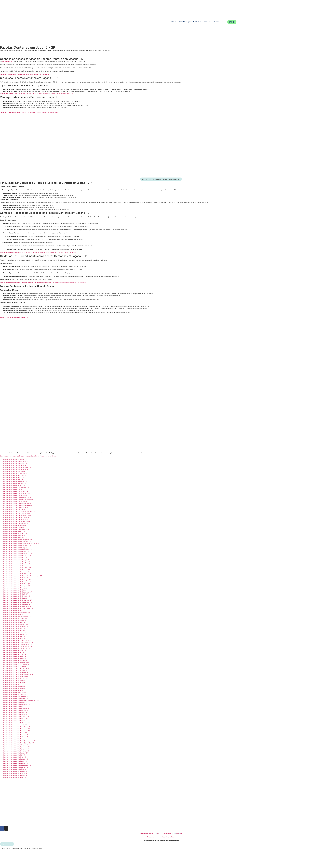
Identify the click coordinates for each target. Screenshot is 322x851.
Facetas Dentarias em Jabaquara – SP (15, 537)
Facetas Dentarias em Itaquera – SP (14, 535)
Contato (216, 21)
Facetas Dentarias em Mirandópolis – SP (16, 626)
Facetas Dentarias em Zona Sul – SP (14, 777)
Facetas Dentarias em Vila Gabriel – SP (15, 713)
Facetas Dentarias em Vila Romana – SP (16, 759)
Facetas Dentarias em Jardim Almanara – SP (17, 542)
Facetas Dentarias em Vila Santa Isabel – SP (17, 765)
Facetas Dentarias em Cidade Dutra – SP (16, 517)
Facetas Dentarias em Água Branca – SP (16, 461)
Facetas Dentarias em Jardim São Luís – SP (17, 604)
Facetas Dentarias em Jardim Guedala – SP (17, 568)
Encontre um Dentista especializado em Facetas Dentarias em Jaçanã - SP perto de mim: (28, 456)
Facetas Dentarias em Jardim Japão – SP (16, 572)
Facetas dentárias (153, 837)
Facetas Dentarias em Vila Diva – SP (14, 707)
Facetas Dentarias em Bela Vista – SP (15, 475)
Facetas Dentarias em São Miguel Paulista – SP (18, 674)
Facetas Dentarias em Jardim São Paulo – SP (17, 606)
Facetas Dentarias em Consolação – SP (15, 523)
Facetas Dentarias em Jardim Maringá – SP (17, 580)
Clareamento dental (146, 833)
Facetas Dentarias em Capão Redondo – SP (17, 497)
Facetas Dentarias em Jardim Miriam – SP (16, 584)
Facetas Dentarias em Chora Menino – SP (16, 513)
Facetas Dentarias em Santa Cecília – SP (16, 664)
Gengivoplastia (178, 833)
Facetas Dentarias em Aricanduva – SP (15, 471)
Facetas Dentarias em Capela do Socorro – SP (18, 499)
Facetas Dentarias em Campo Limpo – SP (16, 493)
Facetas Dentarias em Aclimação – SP (15, 459)
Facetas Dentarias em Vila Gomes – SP (15, 715)
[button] (161, 179)
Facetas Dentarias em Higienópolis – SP (16, 529)
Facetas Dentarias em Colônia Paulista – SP (17, 521)
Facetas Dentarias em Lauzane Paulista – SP (17, 616)
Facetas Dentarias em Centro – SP (14, 509)
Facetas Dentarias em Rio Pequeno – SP (16, 662)
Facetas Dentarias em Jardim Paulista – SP (16, 590)
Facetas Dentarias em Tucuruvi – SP (14, 692)
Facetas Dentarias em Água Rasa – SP (15, 463)
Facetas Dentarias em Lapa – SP (13, 614)
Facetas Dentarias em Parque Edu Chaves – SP (18, 642)
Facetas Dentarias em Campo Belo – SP (16, 491)
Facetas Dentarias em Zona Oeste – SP (15, 775)
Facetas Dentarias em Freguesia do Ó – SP (16, 525)
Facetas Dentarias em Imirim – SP (14, 531)
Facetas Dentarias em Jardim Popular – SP (16, 598)
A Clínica (173, 21)
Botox (157, 833)
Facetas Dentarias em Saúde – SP (14, 682)
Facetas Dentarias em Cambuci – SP (14, 489)
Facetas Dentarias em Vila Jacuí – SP (15, 725)
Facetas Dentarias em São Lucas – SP (15, 670)
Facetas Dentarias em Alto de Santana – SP (17, 469)
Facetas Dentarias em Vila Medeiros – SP (16, 739)
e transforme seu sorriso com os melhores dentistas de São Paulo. (43, 282)
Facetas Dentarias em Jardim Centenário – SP (17, 554)
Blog (223, 21)
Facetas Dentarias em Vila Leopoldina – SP (17, 727)
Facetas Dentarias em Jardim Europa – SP (16, 560)
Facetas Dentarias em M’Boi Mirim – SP (15, 624)
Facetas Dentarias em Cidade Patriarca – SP (17, 519)
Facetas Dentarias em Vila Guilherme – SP (16, 723)
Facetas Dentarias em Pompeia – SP (14, 658)
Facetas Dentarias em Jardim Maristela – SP (17, 582)
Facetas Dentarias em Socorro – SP (14, 686)
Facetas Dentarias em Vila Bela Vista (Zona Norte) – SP (20, 700)
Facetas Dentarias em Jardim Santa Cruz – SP (18, 602)
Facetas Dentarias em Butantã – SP (14, 485)
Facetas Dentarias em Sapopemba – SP (15, 680)
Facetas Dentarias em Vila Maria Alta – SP (16, 731)
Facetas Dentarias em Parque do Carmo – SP (17, 640)
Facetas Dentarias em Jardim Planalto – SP (17, 596)
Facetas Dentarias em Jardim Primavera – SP (17, 600)
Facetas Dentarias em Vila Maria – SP (15, 733)
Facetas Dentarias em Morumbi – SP (14, 632)
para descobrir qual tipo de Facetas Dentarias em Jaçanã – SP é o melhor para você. (36, 93)
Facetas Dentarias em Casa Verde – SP (15, 507)
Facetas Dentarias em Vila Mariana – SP (16, 735)
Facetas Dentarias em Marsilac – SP (14, 622)
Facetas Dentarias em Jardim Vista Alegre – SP (18, 608)
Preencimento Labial (168, 837)
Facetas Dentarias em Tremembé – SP (15, 690)
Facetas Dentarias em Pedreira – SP (14, 650)
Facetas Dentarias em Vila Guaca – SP (15, 719)
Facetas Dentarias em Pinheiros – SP (14, 656)
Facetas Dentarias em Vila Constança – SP (16, 705)
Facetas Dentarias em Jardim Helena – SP (16, 570)
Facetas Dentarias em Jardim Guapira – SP (16, 564)
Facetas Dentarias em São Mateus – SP (15, 672)
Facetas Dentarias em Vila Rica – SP (14, 757)
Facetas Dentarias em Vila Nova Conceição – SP (18, 743)
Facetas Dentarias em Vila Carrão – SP (15, 703)
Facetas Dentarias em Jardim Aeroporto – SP (17, 540)
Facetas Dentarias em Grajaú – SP (14, 527)
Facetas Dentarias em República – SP (15, 660)
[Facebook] (2, 828)
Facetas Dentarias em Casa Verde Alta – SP (17, 503)
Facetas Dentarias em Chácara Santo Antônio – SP (19, 511)
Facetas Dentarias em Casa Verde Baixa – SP (17, 505)
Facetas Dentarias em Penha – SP (14, 652)
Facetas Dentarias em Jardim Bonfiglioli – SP (17, 550)
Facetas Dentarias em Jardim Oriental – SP (16, 588)
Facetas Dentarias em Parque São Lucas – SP (17, 646)
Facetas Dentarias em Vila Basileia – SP (15, 698)
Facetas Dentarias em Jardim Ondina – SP (16, 586)
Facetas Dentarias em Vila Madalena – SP (16, 729)
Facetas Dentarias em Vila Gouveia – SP (16, 717)
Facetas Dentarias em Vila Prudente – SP (16, 751)
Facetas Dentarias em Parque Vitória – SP (16, 648)
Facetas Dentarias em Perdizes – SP (14, 654)
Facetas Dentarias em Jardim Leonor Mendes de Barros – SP (22, 576)
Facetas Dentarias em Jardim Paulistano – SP (17, 592)
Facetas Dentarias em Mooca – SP (14, 630)
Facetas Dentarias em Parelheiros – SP (15, 638)
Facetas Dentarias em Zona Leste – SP (15, 771)
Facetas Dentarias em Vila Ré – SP (14, 755)
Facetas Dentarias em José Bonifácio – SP (16, 612)
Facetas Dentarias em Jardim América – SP (17, 546)
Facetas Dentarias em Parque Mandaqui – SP (17, 644)
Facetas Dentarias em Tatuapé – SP (14, 688)
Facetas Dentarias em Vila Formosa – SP (16, 711)
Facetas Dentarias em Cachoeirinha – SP (16, 487)
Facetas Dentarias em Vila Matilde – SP (15, 737)
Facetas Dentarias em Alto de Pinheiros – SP (17, 467)
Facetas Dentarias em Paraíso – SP (14, 636)
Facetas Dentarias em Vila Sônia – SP (15, 769)
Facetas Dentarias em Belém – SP (14, 477)
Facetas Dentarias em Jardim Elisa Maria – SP (17, 558)
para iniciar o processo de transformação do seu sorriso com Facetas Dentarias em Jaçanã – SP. (40, 252)
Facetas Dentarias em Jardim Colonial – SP (17, 556)
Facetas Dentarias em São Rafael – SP (15, 678)
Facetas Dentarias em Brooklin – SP (14, 483)
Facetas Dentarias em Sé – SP (12, 684)
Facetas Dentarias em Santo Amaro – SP (16, 668)
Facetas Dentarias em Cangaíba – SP (15, 495)
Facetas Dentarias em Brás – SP (13, 479)
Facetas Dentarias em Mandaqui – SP (15, 620)
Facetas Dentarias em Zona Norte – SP (15, 773)
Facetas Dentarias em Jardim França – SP (16, 562)
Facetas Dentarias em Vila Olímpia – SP (15, 745)
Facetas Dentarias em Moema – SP (14, 628)
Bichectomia (167, 833)
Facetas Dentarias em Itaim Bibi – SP (15, 533)
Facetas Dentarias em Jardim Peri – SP (15, 594)
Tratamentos (207, 21)
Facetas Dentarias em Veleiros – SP (14, 694)
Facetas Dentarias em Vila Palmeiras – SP (16, 747)
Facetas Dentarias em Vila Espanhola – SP (16, 709)
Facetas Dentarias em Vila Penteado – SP (16, 749)
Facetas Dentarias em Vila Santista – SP (16, 767)
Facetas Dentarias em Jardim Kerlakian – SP (17, 574)
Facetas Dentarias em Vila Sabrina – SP (15, 763)
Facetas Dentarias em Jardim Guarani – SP (16, 566)
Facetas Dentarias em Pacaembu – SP (15, 634)
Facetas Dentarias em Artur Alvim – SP (15, 473)
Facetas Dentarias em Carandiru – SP (15, 501)
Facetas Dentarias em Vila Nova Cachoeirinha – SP (19, 741)
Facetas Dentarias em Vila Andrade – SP (16, 696)
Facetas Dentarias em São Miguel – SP (15, 676)
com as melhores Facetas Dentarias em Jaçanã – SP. (29, 112)
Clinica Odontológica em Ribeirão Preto (190, 21)
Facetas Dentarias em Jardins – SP (14, 610)
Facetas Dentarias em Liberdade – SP (15, 618)
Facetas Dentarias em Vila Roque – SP (15, 761)
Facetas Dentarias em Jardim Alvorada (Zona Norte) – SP (21, 544)
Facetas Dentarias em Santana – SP (14, 666)
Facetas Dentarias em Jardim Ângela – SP (16, 548)
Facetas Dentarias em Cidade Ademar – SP (17, 515)
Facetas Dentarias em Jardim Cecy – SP (16, 552)
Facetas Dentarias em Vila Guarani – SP (15, 721)
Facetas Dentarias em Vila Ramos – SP (15, 753)
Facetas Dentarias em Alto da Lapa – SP (16, 465)
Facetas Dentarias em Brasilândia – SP (15, 481)
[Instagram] (6, 828)
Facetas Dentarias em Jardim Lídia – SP (16, 578)
